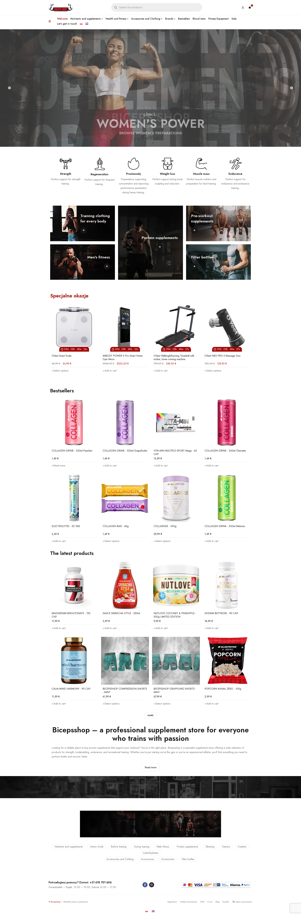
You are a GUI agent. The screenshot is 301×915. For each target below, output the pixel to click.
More (150, 715)
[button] (59, 370)
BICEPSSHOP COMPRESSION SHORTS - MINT (125, 690)
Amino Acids (96, 846)
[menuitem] (81, 23)
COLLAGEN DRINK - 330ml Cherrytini (225, 450)
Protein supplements (187, 846)
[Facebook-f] (145, 884)
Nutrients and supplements (69, 846)
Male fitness (163, 846)
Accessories (167, 859)
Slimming (210, 846)
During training (141, 846)
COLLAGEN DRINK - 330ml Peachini (72, 450)
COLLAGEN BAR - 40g (116, 526)
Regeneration (99, 174)
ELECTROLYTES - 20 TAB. (66, 526)
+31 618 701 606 (101, 882)
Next (291, 88)
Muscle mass (201, 174)
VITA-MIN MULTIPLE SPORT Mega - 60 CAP (175, 452)
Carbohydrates (150, 853)
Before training (119, 846)
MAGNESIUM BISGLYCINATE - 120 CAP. (71, 615)
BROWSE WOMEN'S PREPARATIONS (150, 127)
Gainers (226, 846)
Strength (65, 174)
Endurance (235, 174)
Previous (9, 88)
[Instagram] (151, 884)
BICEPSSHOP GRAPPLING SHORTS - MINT (175, 690)
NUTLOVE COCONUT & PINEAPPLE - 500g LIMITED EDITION (175, 615)
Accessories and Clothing (120, 859)
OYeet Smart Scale (214, 356)
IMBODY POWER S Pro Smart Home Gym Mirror (72, 357)
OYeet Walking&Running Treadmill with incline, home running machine (123, 357)
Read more (150, 767)
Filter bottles (188, 859)
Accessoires (147, 859)
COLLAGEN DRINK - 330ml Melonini (225, 526)
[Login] (243, 7)
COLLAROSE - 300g (165, 526)
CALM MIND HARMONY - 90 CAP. (71, 689)
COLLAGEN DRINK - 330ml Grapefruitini (125, 450)
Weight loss (167, 174)
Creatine (242, 846)
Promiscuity (133, 174)
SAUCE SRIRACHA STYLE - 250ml (121, 613)
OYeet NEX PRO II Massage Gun (172, 356)
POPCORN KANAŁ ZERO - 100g (223, 689)
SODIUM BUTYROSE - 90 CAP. (222, 613)
